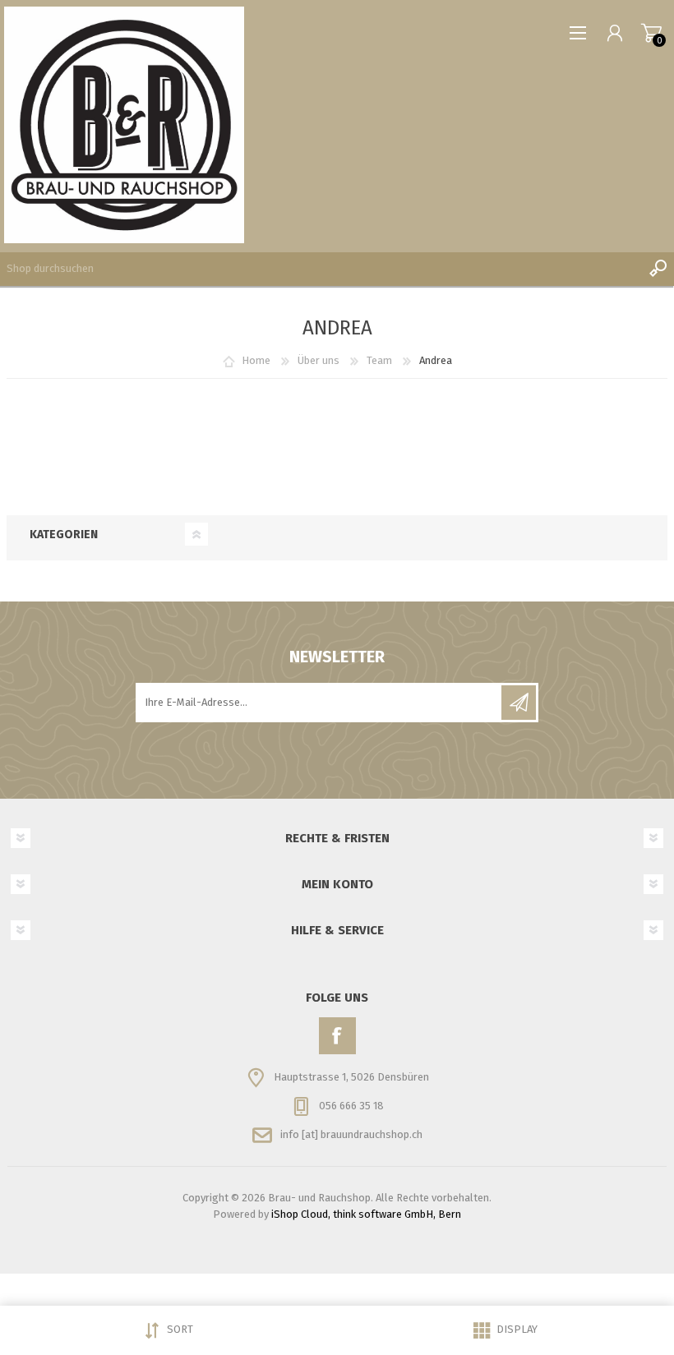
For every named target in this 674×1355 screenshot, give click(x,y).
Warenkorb (651, 33)
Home (256, 360)
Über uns (318, 360)
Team (379, 360)
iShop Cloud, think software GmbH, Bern (366, 1214)
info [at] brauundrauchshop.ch (351, 1134)
